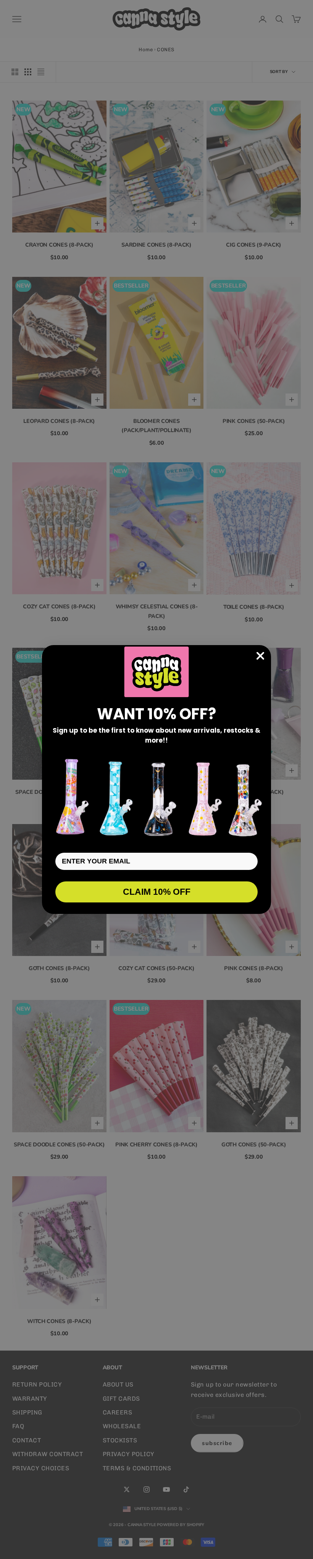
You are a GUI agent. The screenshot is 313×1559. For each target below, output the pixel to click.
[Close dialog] (260, 655)
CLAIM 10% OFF (156, 892)
